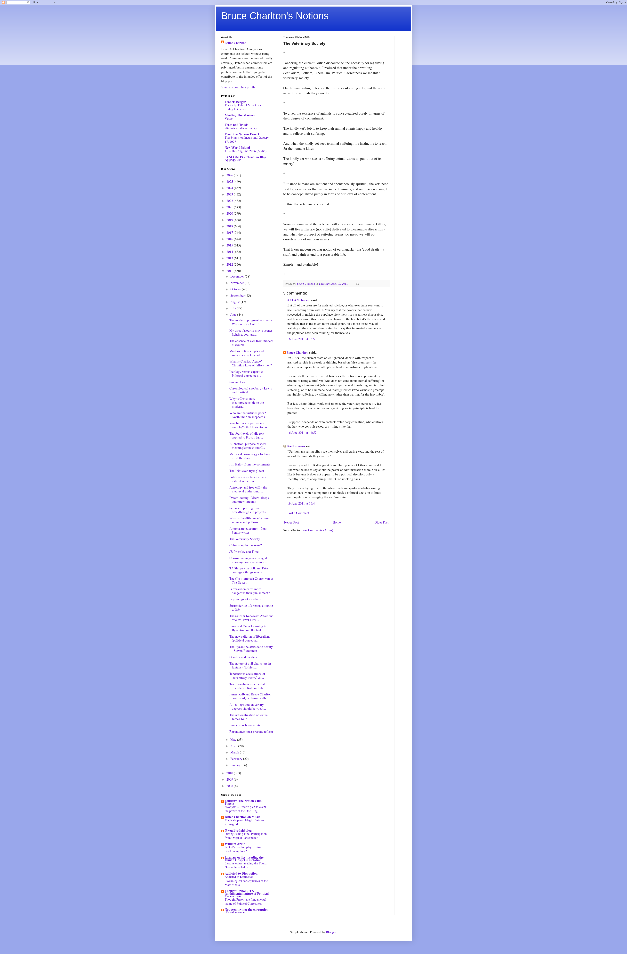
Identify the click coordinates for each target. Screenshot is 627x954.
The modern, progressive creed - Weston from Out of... (250, 322)
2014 (230, 251)
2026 (230, 175)
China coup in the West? (245, 545)
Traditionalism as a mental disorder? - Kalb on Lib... (247, 686)
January (235, 765)
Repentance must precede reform (251, 731)
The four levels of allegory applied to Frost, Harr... (247, 435)
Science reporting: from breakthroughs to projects (247, 510)
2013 (230, 258)
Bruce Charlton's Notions (275, 15)
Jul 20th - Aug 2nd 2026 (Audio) (245, 151)
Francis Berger (235, 101)
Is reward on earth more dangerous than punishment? (249, 591)
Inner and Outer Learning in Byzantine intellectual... (247, 628)
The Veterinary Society (244, 539)
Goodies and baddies (243, 657)
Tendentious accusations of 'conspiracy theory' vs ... (247, 675)
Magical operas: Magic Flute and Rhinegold (245, 822)
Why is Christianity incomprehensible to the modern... (246, 402)
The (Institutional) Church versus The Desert (251, 580)
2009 (230, 779)
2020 (230, 213)
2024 (230, 188)
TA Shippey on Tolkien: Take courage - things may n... (248, 570)
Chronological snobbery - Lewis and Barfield (250, 390)
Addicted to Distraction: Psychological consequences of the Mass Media (246, 881)
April (234, 746)
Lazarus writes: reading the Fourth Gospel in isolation (244, 858)
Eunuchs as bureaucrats (244, 725)
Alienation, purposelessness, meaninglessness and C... (248, 445)
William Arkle (235, 843)
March (235, 752)
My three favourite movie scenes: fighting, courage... (251, 332)
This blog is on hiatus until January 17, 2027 (247, 139)
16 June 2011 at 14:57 (301, 432)
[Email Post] (357, 283)
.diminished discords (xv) (241, 128)
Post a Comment (298, 513)
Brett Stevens (296, 446)
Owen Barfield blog (238, 830)
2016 (230, 239)
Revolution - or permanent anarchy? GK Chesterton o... (249, 425)
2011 (230, 271)
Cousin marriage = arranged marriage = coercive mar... (248, 560)
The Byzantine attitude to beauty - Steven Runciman (251, 648)
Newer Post (291, 522)
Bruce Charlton (297, 352)
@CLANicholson (298, 300)
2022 (230, 200)
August (235, 302)
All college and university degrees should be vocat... (247, 706)
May (233, 739)
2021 (230, 207)
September (237, 295)
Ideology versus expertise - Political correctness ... (247, 373)
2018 (230, 226)
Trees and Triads (236, 124)
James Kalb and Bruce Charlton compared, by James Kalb (250, 696)
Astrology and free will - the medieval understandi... (248, 489)
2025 (230, 181)
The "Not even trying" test (246, 470)
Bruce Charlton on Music (242, 816)
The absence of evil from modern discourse (251, 342)
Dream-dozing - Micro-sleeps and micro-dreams (249, 499)
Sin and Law (237, 382)
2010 (230, 773)
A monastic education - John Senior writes (248, 530)
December (237, 276)
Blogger (331, 932)
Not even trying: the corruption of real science (246, 910)
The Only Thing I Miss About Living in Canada (244, 107)
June (233, 314)
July (233, 308)
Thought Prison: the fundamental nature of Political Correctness (245, 901)
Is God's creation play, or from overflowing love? (243, 849)
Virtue (229, 118)
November (237, 282)
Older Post (382, 522)
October (236, 289)
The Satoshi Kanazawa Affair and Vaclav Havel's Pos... (251, 618)
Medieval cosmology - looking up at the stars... (249, 456)
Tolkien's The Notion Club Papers (243, 802)
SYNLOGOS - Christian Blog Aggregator (245, 158)
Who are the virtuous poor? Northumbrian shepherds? (247, 415)
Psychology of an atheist (245, 599)
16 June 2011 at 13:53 (301, 339)
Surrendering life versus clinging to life (251, 607)
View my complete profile (238, 87)
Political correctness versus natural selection (247, 479)
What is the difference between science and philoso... (249, 520)
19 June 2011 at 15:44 (301, 503)
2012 (230, 264)
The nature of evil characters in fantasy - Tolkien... (250, 665)
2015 (230, 245)
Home (337, 522)
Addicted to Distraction (241, 873)
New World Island (237, 147)
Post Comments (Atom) (317, 530)
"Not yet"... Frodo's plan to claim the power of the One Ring (245, 809)
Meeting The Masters (240, 115)
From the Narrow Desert (242, 134)
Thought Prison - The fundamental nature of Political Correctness (247, 893)
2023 (230, 194)
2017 (230, 232)
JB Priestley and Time (244, 551)
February (236, 758)
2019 (230, 220)
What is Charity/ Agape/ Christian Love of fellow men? (250, 363)
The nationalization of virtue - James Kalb (249, 717)
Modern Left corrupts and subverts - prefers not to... (247, 353)
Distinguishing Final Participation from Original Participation (246, 836)
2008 (230, 786)
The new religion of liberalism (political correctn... (249, 638)
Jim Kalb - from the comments (249, 464)
